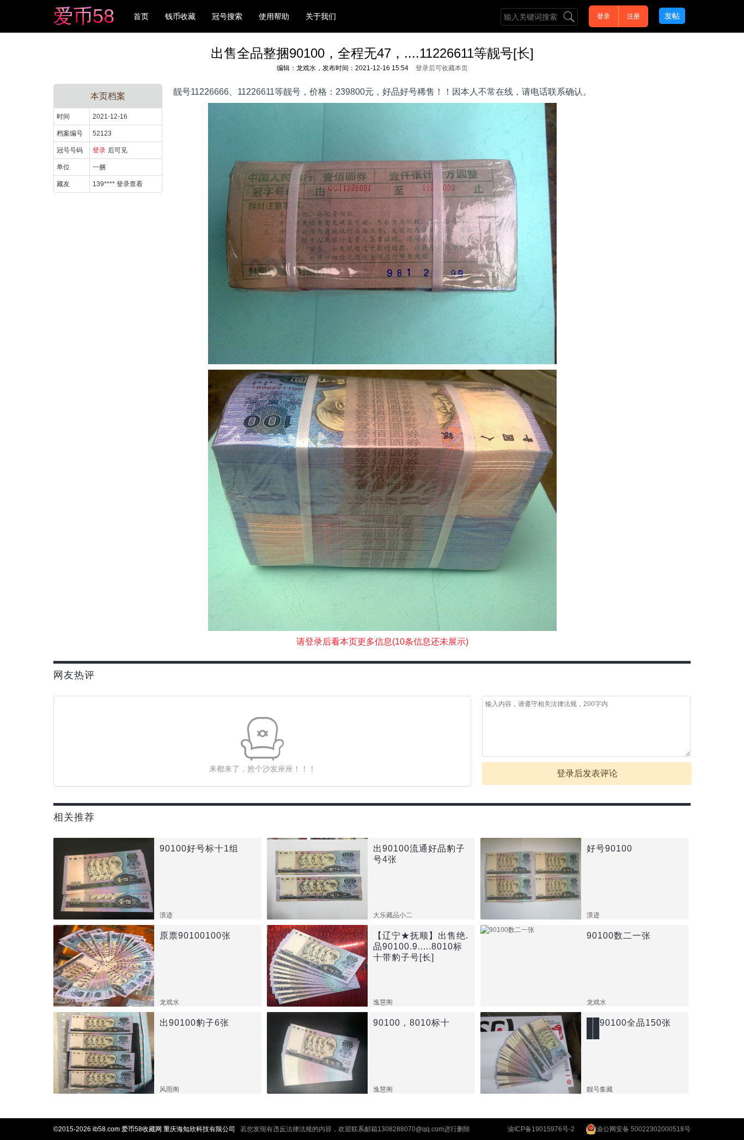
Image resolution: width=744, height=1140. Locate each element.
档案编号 (70, 133)
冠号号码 (70, 150)
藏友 (63, 184)
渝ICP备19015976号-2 (541, 1129)
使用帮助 (274, 16)
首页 (141, 16)
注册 (633, 16)
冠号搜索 (227, 16)
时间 (63, 116)
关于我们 (321, 16)
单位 (63, 167)
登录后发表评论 (587, 773)
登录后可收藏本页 (442, 68)
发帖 (672, 15)
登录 (603, 16)
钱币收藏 (180, 16)
